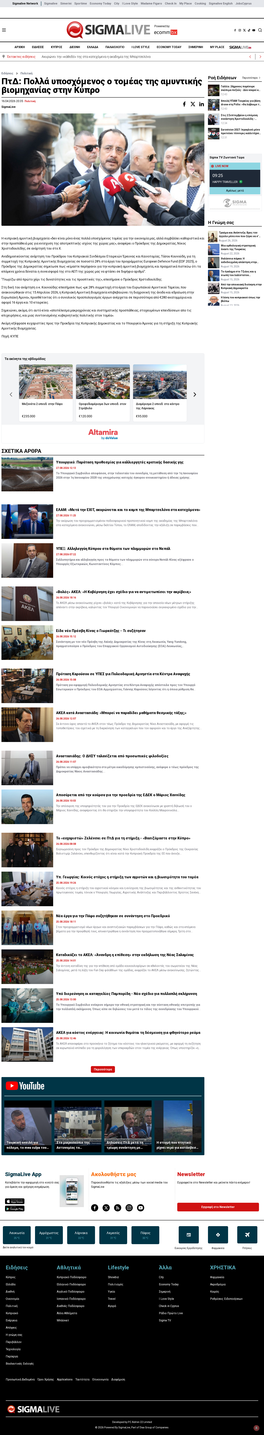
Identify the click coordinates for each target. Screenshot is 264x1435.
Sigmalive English (221, 3)
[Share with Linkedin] (201, 104)
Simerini (65, 3)
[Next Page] (195, 394)
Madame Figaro (151, 3)
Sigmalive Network (25, 3)
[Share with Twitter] (193, 104)
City (116, 3)
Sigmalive (50, 3)
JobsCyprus (243, 3)
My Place (185, 3)
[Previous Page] (11, 394)
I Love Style (130, 3)
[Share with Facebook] (184, 104)
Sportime (80, 3)
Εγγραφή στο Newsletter (218, 1207)
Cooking (200, 3)
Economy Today (100, 3)
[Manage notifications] (256, 1428)
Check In (171, 3)
